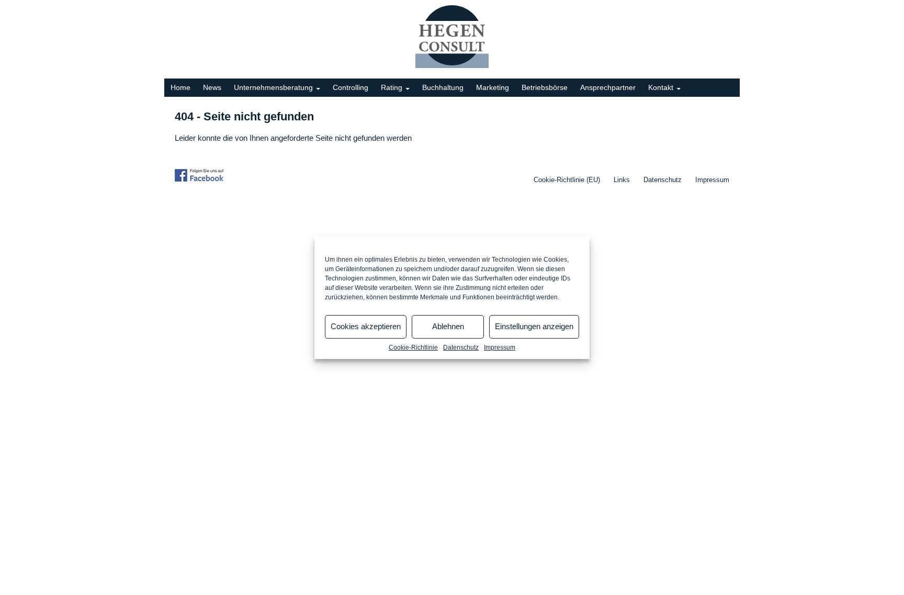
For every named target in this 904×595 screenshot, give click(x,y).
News (212, 87)
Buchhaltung (443, 87)
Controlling (350, 87)
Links (622, 180)
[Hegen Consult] (452, 36)
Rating (391, 87)
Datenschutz (461, 347)
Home (180, 87)
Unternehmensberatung (273, 87)
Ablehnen (448, 326)
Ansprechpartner (608, 87)
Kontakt (660, 87)
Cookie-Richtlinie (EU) (567, 180)
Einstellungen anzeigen (534, 326)
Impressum (499, 347)
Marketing (492, 87)
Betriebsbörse (545, 87)
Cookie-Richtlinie (413, 347)
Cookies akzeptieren (366, 326)
